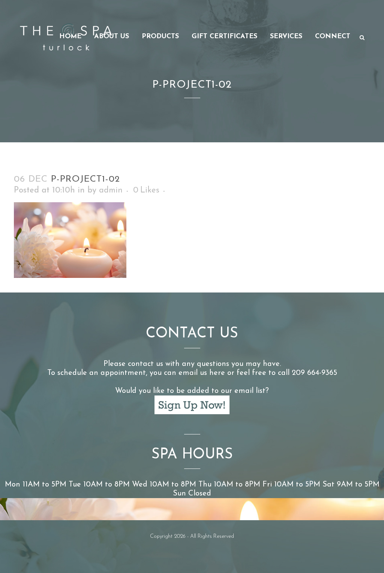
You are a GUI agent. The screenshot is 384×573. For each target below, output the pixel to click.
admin (111, 190)
